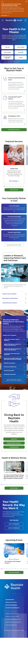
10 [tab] (26, 485)
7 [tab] (21, 186)
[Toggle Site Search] (2, 20)
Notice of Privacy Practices (13, 622)
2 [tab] (7, 186)
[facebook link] (18, 593)
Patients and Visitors (11, 602)
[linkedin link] (20, 593)
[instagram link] (13, 593)
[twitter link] (15, 593)
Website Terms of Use (12, 613)
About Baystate (10, 599)
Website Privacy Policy (12, 616)
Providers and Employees (12, 607)
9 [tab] (24, 485)
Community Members (11, 605)
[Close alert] (26, 1)
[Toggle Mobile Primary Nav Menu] (25, 20)
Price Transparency (11, 625)
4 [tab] (13, 186)
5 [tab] (15, 186)
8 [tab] (24, 186)
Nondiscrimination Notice (13, 619)
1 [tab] (4, 186)
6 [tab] (18, 186)
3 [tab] (10, 186)
